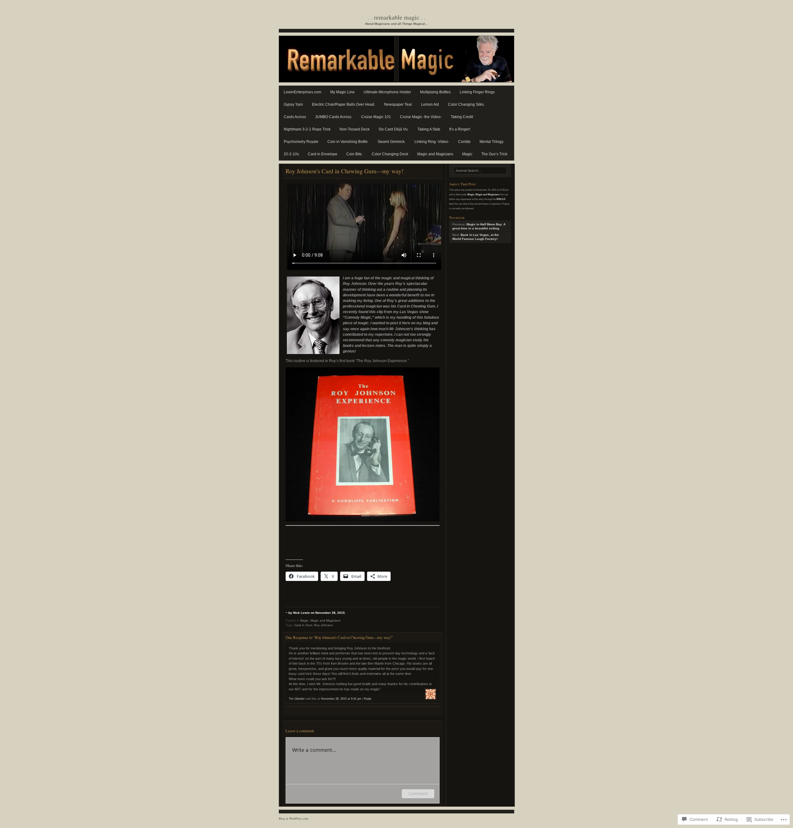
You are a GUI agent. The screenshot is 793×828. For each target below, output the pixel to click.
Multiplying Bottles (435, 92)
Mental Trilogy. (492, 141)
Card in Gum (303, 625)
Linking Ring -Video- (431, 141)
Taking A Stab (429, 129)
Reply (367, 698)
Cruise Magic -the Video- (421, 117)
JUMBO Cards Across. (333, 117)
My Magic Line (342, 92)
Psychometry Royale (301, 141)
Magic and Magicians (435, 154)
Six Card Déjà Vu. (394, 129)
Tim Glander (296, 698)
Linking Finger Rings (477, 92)
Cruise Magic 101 (376, 117)
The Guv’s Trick (494, 154)
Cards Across (295, 117)
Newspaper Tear (398, 104)
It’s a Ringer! (459, 129)
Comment (418, 793)
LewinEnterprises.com (302, 92)
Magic (467, 154)
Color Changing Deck (390, 154)
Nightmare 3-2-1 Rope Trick (307, 129)
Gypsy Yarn (293, 104)
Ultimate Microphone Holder (387, 92)
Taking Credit (462, 117)
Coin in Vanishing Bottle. (348, 141)
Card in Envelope (322, 154)
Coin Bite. (354, 154)
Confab (464, 141)
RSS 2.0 (501, 199)
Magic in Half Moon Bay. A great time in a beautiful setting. (479, 226)
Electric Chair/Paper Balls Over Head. (343, 104)
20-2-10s (291, 154)
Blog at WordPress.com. (294, 818)
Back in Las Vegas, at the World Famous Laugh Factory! (475, 237)
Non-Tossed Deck (355, 129)
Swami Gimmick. (391, 141)
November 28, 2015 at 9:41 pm (341, 698)
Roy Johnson (323, 625)
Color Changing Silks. (466, 104)
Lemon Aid (430, 104)
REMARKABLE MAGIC (396, 17)
